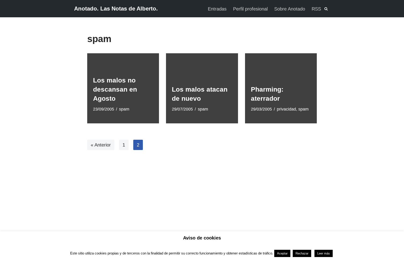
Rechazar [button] (302, 253)
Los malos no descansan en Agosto (115, 89)
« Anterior (101, 144)
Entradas (217, 8)
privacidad (286, 109)
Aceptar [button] (282, 253)
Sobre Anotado (289, 8)
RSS (316, 8)
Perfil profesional (250, 8)
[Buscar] (326, 9)
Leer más (323, 253)
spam (124, 109)
